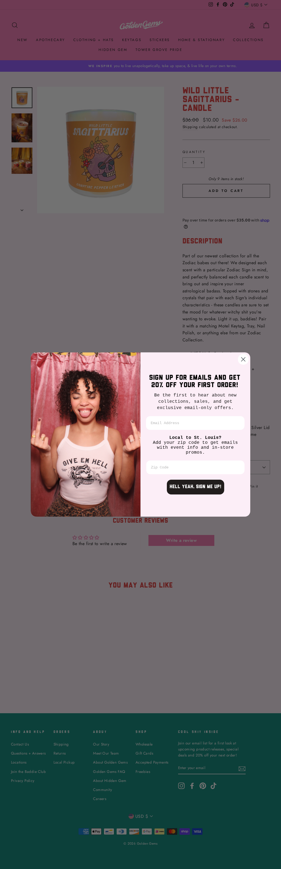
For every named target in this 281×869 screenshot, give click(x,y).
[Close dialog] (243, 359)
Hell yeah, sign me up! (195, 487)
